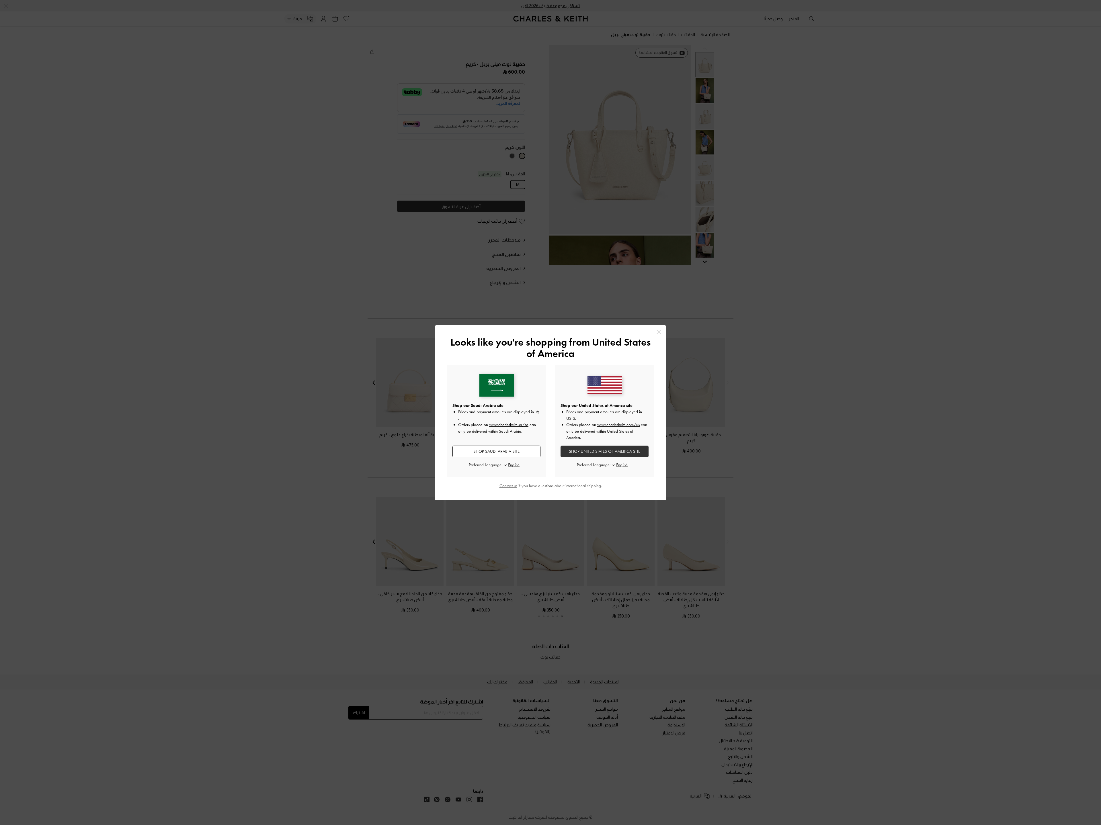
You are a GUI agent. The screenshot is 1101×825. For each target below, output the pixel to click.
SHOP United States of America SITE (604, 451)
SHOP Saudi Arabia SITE (496, 451)
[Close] (659, 332)
